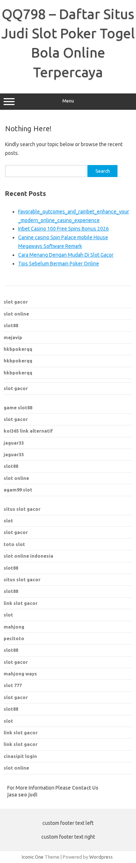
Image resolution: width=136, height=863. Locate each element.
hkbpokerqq (18, 349)
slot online (16, 313)
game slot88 (18, 407)
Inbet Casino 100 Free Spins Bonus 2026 (63, 229)
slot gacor (16, 301)
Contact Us (85, 788)
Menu (68, 101)
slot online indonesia (28, 555)
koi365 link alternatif (28, 430)
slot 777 (13, 685)
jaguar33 (14, 442)
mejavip (13, 337)
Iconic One (33, 856)
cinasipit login (20, 756)
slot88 (11, 325)
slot (8, 520)
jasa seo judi (22, 795)
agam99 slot (18, 489)
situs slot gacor (22, 508)
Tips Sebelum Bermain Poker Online (58, 263)
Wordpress (101, 856)
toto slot (14, 544)
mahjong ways (20, 673)
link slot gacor (21, 603)
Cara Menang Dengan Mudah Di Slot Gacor (66, 255)
